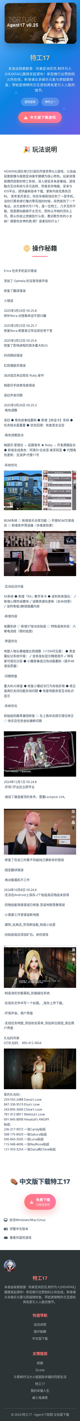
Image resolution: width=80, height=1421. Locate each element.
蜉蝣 (40, 1363)
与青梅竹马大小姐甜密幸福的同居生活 (40, 1377)
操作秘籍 (40, 1331)
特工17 (40, 1384)
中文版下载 (40, 1338)
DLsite (40, 1370)
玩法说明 (40, 1324)
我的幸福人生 (40, 1391)
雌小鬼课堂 (40, 1398)
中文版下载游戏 (43, 117)
